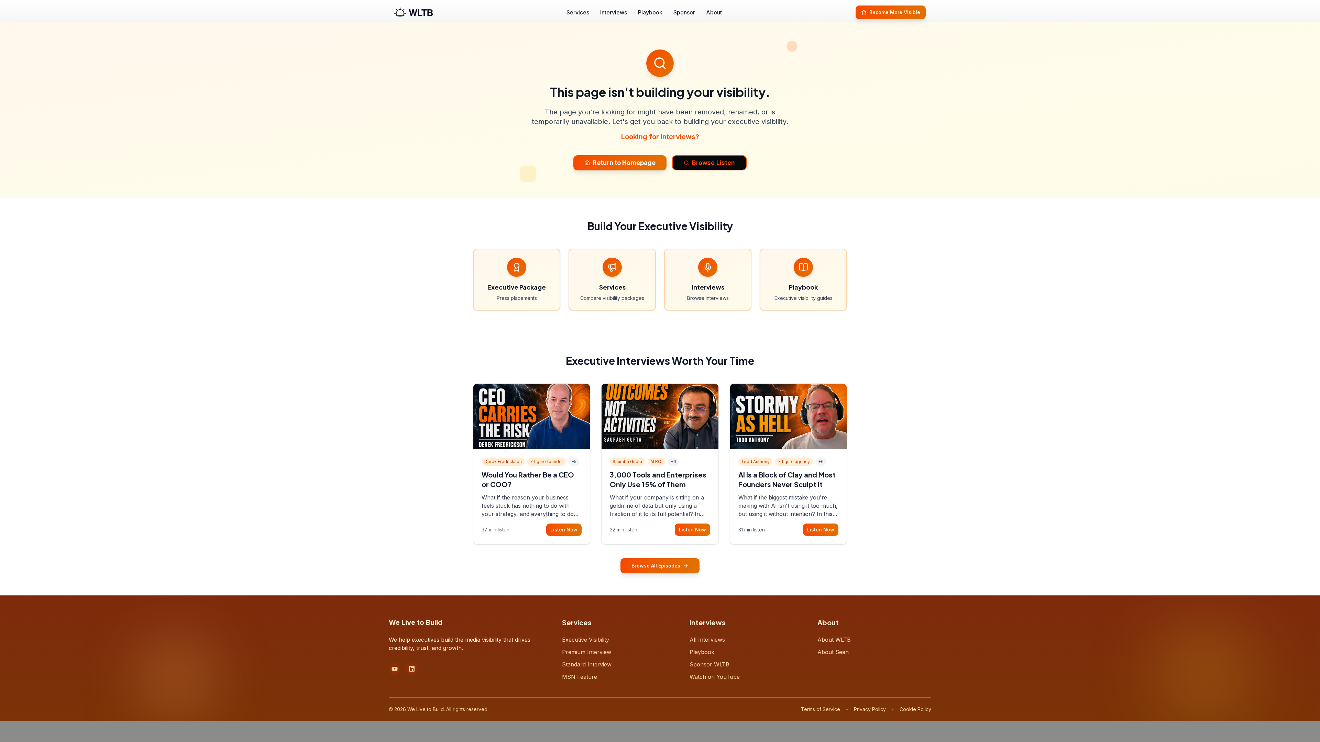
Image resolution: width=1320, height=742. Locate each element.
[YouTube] (394, 669)
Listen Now (564, 529)
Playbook (650, 12)
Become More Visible (894, 12)
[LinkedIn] (412, 669)
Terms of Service (820, 709)
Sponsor (684, 12)
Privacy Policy (870, 709)
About (714, 12)
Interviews (613, 12)
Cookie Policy (915, 709)
